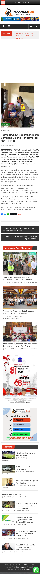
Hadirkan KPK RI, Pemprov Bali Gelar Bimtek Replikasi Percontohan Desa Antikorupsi (20, 345)
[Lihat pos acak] (37, 26)
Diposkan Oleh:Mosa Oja (9, 145)
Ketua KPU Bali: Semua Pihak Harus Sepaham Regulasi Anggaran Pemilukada (26, 547)
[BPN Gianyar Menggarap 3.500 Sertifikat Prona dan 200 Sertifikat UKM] (8, 532)
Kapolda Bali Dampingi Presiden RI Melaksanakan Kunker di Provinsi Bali (17, 278)
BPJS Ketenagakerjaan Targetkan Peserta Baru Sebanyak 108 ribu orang (24, 519)
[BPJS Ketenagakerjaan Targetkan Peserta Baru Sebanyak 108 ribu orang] (8, 518)
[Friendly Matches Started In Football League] (8, 455)
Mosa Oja (18, 282)
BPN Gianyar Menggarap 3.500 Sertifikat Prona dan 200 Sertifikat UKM (26, 533)
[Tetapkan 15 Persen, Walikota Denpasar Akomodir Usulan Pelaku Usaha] (20, 297)
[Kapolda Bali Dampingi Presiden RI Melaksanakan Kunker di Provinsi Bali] (20, 263)
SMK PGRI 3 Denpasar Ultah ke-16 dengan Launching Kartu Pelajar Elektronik (27, 506)
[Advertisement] (20, 60)
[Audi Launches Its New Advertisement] (8, 469)
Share (20, 214)
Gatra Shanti (5, 124)
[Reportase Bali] (3, 26)
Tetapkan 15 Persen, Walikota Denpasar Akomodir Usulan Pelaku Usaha (18, 312)
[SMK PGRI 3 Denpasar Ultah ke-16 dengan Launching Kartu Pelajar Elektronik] (8, 505)
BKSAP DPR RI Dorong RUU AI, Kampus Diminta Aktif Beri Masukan (26, 36)
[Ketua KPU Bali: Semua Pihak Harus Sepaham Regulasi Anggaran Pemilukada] (8, 546)
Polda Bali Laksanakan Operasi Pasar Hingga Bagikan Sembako (22, 238)
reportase (19, 316)
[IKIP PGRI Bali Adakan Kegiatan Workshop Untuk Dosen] (8, 482)
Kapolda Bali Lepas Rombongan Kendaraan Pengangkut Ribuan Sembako (18, 229)
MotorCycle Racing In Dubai (11, 494)
